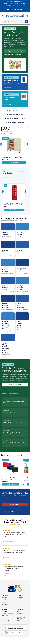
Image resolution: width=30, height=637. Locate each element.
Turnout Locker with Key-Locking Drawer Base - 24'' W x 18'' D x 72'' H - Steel (14, 204)
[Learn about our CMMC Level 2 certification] (23, 15)
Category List (5, 602)
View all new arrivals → (21, 171)
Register (22, 599)
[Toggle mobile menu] (3, 15)
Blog (18, 611)
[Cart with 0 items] (27, 16)
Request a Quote (15, 504)
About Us (4, 597)
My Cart (18, 602)
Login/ (18, 599)
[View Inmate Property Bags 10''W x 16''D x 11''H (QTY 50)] (10, 467)
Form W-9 (19, 620)
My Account (20, 597)
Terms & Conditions (7, 618)
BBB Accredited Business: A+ (15, 1)
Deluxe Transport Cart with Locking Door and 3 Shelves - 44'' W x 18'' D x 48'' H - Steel (14, 156)
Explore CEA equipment (15, 385)
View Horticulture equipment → (13, 54)
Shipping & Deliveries (7, 613)
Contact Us (5, 604)
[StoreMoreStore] (14, 16)
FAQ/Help (4, 611)
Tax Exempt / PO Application (21, 617)
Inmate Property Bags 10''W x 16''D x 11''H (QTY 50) (9, 478)
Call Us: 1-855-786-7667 (15, 9)
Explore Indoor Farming (15, 51)
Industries (4, 599)
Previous (2, 191)
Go (26, 21)
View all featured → (23, 127)
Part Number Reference (20, 614)
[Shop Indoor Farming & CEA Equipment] (15, 64)
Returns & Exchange (7, 615)
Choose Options (14, 162)
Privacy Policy (5, 620)
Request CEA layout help (15, 389)
